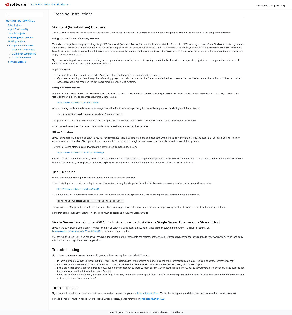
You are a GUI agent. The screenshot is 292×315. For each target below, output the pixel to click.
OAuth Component (21, 57)
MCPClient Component (23, 49)
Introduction (14, 24)
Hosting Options (16, 41)
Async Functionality (18, 29)
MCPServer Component (24, 53)
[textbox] (24, 15)
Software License (17, 61)
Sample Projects (16, 33)
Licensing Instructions (20, 37)
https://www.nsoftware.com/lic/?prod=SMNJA (76, 230)
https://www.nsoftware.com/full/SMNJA (78, 102)
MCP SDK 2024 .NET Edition (48, 4)
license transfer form (148, 293)
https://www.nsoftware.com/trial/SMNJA (78, 188)
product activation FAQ (152, 298)
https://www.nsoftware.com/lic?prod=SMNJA (80, 152)
